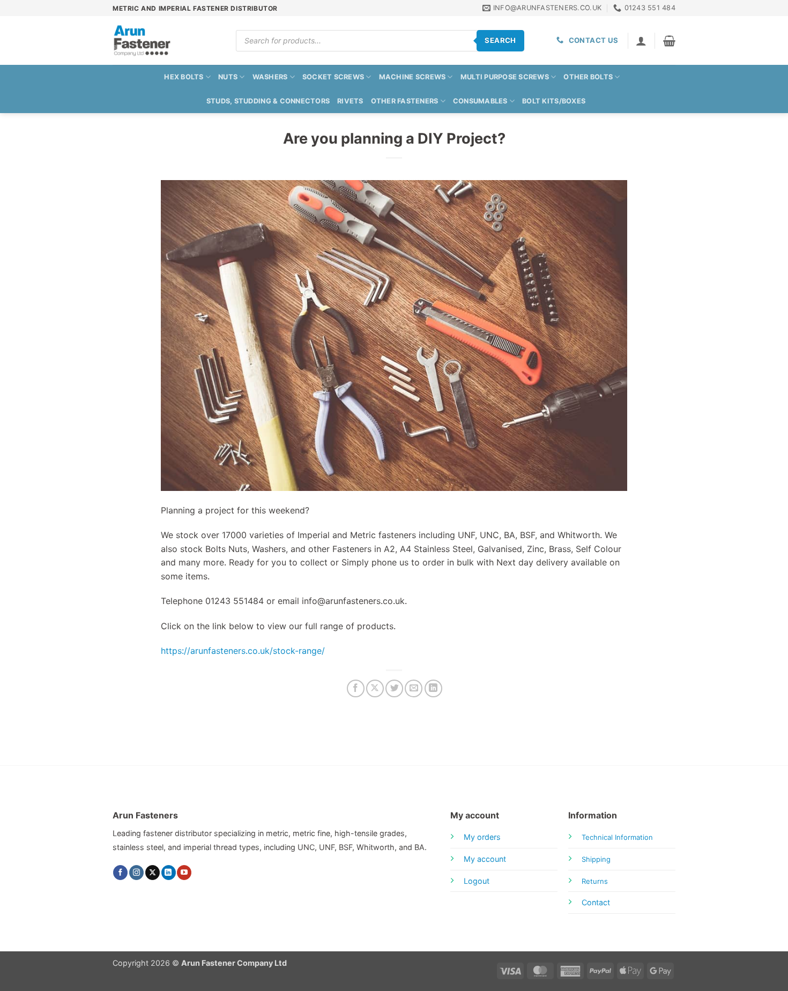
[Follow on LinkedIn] (168, 872)
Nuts (227, 77)
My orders (482, 836)
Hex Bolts (183, 77)
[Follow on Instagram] (136, 872)
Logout (476, 880)
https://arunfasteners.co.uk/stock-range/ (243, 650)
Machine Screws (412, 77)
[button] (669, 41)
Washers (270, 77)
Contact (596, 902)
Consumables (480, 101)
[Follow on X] (152, 872)
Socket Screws (333, 77)
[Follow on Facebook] (120, 872)
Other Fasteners (404, 101)
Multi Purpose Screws (504, 77)
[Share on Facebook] (356, 688)
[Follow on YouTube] (184, 872)
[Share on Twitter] (394, 688)
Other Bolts (588, 77)
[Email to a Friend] (413, 688)
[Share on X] (375, 688)
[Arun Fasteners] (166, 40)
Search (500, 40)
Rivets (350, 101)
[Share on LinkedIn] (433, 688)
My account (485, 858)
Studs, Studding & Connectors (268, 101)
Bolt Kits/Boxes (553, 101)
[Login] (641, 41)
